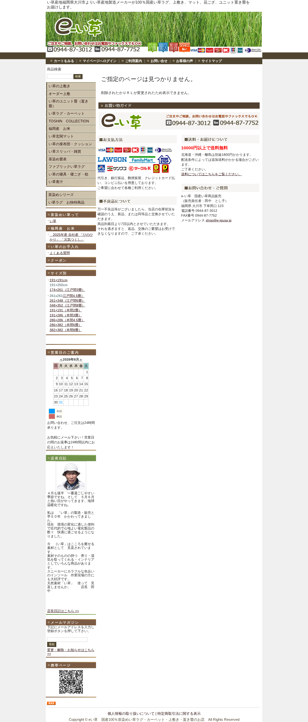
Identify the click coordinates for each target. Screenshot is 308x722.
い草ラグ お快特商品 (66, 202)
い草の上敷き (59, 86)
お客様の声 (184, 61)
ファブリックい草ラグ (67, 166)
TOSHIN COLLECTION (69, 121)
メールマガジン (65, 622)
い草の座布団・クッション (70, 144)
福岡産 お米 (59, 128)
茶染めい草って (65, 215)
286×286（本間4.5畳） (67, 320)
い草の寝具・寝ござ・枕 (68, 174)
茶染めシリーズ (61, 195)
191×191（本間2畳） (66, 310)
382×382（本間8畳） (66, 330)
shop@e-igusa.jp (218, 220)
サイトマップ (212, 61)
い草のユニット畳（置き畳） (68, 103)
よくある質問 (60, 253)
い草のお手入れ (65, 247)
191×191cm (59, 280)
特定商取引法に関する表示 (179, 713)
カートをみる (64, 61)
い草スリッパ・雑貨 (65, 151)
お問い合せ (159, 61)
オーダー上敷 (59, 94)
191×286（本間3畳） (66, 315)
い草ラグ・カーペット (67, 113)
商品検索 (54, 69)
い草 (53, 221)
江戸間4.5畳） (73, 296)
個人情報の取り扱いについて (131, 713)
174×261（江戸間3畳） (67, 290)
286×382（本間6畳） (66, 325)
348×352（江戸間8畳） (67, 305)
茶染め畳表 (58, 159)
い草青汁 (56, 182)
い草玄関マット (61, 136)
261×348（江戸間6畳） (67, 300)
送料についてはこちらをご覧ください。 (211, 174)
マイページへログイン (99, 61)
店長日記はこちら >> (63, 611)
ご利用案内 (133, 61)
